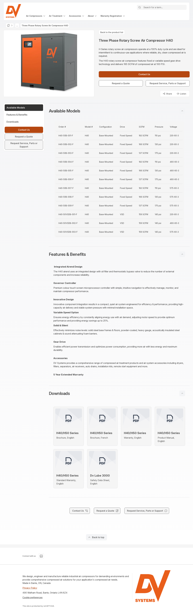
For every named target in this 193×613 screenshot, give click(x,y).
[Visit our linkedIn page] (41, 556)
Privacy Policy (29, 587)
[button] (119, 111)
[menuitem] (36, 15)
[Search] (139, 7)
